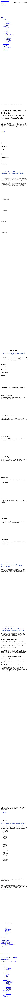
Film (7, 976)
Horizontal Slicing (9, 981)
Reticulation (8, 984)
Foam (7, 977)
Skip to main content (5, 1)
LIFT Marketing (13, 957)
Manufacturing (8, 929)
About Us (7, 932)
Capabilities (7, 930)
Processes (5, 980)
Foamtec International (5, 953)
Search (2, 3)
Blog (6, 934)
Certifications (8, 994)
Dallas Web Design (4, 957)
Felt (6, 975)
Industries (7, 927)
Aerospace (8, 967)
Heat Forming (8, 989)
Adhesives (8, 974)
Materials (7, 928)
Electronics (8, 969)
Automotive (8, 968)
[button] (3, 4)
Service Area (8, 931)
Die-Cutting (8, 987)
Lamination (8, 985)
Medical (7, 971)
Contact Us (5, 996)
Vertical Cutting (9, 982)
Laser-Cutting (8, 988)
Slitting (7, 983)
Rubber (7, 978)
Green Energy (9, 970)
